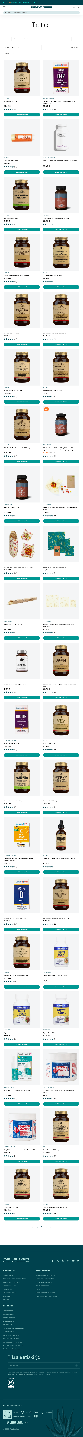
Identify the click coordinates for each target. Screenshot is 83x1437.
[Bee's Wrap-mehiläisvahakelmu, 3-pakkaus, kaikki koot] (61, 601)
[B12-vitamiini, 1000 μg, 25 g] (61, 367)
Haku (38, 1289)
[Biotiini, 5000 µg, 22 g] (22, 720)
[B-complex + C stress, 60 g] (61, 252)
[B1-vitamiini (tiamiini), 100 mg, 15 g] (61, 310)
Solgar (6, 98)
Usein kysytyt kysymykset (45, 1279)
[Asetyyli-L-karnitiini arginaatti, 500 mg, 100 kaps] (61, 137)
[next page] (50, 1227)
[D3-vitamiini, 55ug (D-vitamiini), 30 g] (22, 952)
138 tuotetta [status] (9, 53)
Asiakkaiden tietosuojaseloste (13, 1328)
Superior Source (49, 98)
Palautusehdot (8, 1314)
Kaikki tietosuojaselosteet (12, 1335)
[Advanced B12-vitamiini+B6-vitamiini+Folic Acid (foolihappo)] (61, 78)
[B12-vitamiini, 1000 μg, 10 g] (22, 367)
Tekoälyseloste (8, 1331)
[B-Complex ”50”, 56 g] (22, 310)
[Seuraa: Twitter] (57, 1260)
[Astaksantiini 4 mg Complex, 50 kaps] (61, 195)
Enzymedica (47, 972)
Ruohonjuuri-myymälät (11, 1282)
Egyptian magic (48, 1087)
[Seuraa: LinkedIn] (78, 1260)
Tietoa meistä (8, 1275)
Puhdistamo (8, 681)
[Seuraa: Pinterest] (68, 1260)
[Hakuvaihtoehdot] (69, 39)
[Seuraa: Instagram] (63, 1260)
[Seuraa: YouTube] (73, 1260)
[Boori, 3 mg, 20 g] (61, 720)
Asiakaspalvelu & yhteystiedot (46, 1275)
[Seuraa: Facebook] (52, 1260)
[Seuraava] (34, 2)
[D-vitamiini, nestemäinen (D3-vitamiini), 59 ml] (61, 835)
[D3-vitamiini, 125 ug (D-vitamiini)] (22, 895)
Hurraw (7, 157)
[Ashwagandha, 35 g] (22, 195)
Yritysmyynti (7, 1289)
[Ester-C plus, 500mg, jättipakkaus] (61, 1184)
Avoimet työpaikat (9, 1286)
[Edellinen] (3, 2)
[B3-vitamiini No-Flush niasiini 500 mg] (22, 424)
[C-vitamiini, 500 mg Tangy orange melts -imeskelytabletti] (22, 835)
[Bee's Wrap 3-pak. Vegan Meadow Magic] (22, 544)
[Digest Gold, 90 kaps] (61, 1009)
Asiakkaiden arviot (42, 1286)
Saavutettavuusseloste (11, 1338)
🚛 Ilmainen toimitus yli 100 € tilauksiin (19, 2)
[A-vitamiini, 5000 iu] (22, 78)
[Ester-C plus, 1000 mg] (61, 1126)
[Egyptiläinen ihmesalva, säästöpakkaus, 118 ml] (22, 1126)
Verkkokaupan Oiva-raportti (13, 1345)
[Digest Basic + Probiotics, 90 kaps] (61, 952)
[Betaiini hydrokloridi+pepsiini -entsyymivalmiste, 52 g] (61, 661)
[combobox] (40, 12)
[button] (13, 47)
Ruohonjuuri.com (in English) (46, 1296)
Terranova (47, 215)
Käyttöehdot (7, 1325)
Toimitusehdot (8, 1311)
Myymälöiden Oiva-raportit (12, 1342)
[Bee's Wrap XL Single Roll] (22, 601)
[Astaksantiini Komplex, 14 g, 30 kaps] (22, 252)
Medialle (6, 1299)
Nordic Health (9, 1087)
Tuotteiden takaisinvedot (11, 1349)
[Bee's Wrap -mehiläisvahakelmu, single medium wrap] (61, 484)
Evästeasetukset (9, 1321)
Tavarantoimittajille (9, 1293)
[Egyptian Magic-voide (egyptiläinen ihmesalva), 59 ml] (61, 1067)
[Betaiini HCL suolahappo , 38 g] (22, 661)
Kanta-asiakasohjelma (44, 1282)
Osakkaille (7, 1296)
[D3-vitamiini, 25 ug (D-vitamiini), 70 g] (61, 895)
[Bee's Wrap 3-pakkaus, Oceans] (61, 544)
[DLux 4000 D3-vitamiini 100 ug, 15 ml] (22, 1067)
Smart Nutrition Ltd (50, 157)
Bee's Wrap (47, 504)
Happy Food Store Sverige (45, 1293)
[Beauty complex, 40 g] (22, 484)
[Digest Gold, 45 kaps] (22, 1009)
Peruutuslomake (9, 1318)
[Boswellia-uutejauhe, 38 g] (22, 778)
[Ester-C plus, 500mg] (22, 1184)
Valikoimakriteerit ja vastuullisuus (14, 1279)
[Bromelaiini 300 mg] (61, 778)
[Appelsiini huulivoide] (22, 137)
